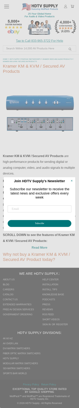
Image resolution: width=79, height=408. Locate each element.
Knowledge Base (53, 294)
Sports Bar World (15, 373)
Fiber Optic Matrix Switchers (21, 353)
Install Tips (49, 289)
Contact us (10, 299)
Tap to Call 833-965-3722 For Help (39, 40)
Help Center (50, 279)
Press (46, 304)
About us (9, 279)
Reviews (47, 309)
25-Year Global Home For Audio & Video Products (40, 15)
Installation (50, 284)
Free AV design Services (18, 309)
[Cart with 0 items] (72, 6)
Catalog (8, 294)
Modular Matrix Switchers (20, 363)
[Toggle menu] (6, 5)
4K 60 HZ (8, 338)
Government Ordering (17, 314)
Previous (71, 388)
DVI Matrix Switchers (16, 348)
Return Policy (48, 384)
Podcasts (48, 299)
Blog (6, 284)
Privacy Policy (31, 384)
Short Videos (51, 319)
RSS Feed (48, 314)
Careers (8, 289)
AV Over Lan (10, 343)
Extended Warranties (17, 304)
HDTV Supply (11, 358)
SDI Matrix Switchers (16, 368)
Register (62, 324)
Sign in (46, 324)
